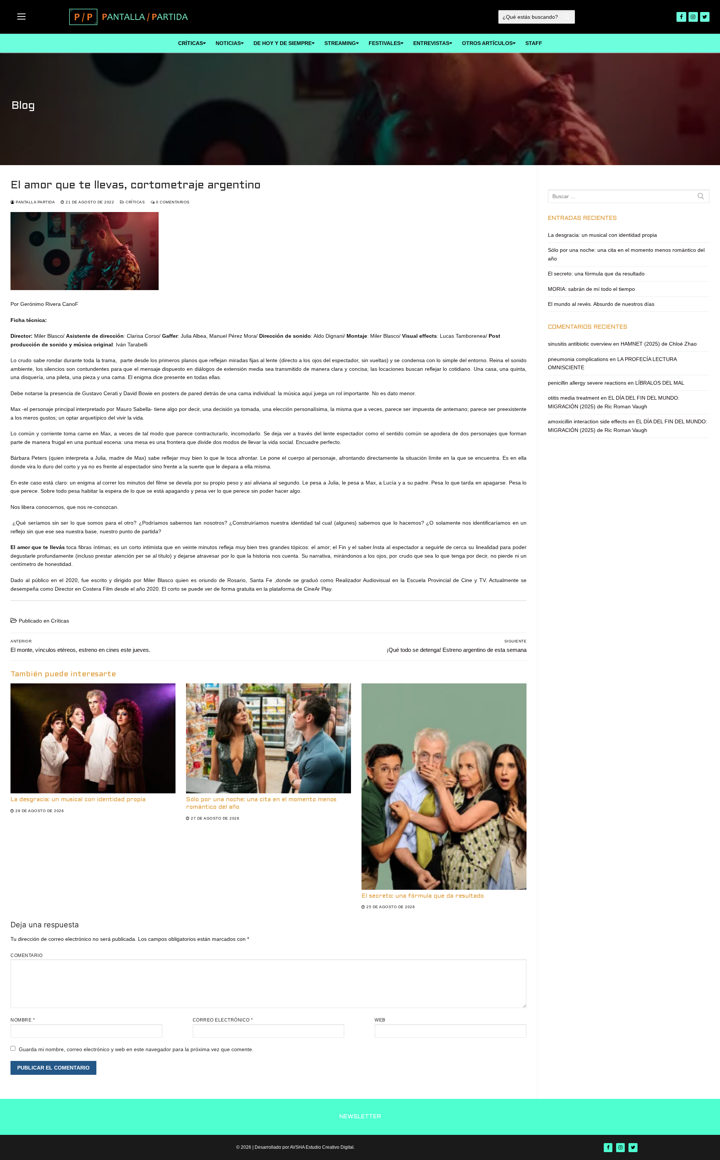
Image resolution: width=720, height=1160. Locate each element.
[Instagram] (693, 16)
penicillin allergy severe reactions (587, 383)
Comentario (26, 955)
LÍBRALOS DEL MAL (659, 383)
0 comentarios (172, 202)
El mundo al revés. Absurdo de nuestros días (601, 304)
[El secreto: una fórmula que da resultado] (444, 786)
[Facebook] (681, 16)
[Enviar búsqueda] (567, 17)
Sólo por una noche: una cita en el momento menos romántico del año (626, 254)
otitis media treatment (573, 398)
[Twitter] (705, 16)
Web (380, 1020)
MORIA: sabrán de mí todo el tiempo (591, 289)
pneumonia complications (578, 359)
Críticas (134, 202)
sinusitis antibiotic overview (580, 344)
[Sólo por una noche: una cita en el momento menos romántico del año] (268, 738)
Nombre (22, 1020)
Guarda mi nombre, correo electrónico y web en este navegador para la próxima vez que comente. (136, 1049)
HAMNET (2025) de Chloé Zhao (659, 344)
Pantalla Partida (35, 202)
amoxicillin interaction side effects (587, 421)
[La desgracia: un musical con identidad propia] (93, 738)
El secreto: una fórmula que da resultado (423, 896)
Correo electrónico (223, 1020)
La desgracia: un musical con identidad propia (78, 799)
